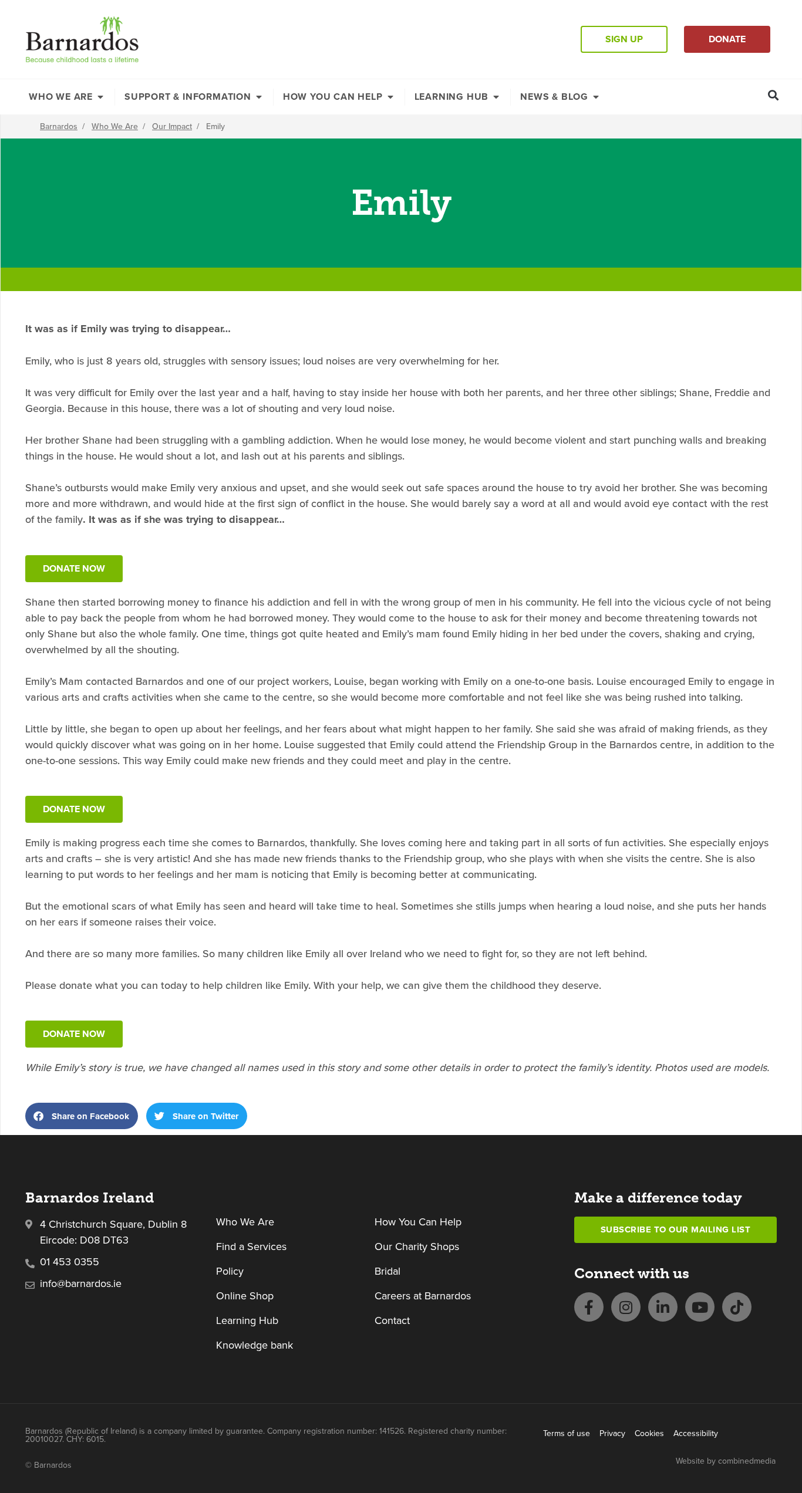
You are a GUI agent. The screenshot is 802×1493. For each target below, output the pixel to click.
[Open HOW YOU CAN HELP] (390, 97)
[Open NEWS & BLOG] (596, 97)
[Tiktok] (737, 1307)
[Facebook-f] (589, 1307)
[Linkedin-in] (663, 1307)
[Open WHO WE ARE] (100, 97)
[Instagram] (626, 1307)
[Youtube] (700, 1307)
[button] (773, 94)
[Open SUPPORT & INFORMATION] (259, 97)
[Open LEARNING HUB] (496, 97)
